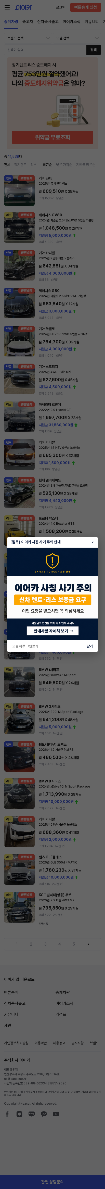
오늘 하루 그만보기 (25, 646)
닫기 (90, 646)
